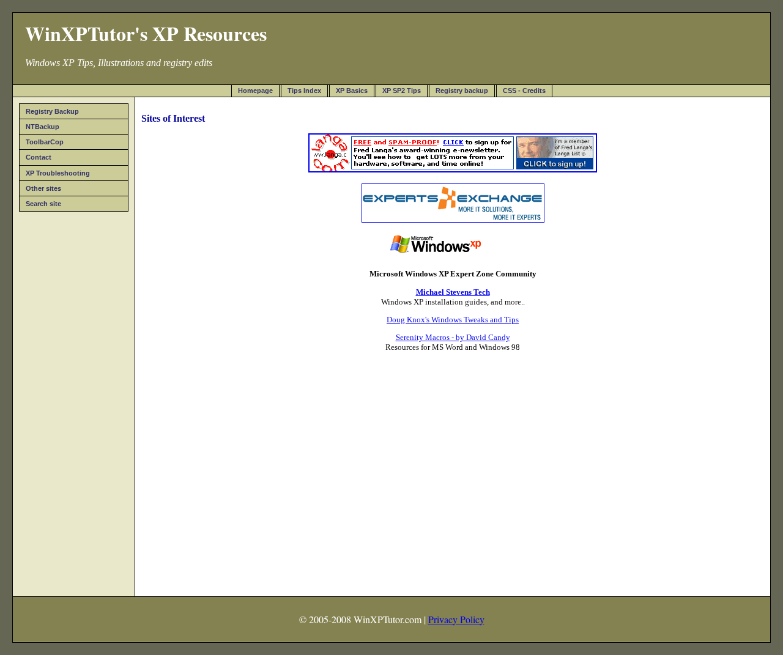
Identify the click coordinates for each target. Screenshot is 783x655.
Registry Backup (52, 111)
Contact (38, 157)
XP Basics (352, 90)
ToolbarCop (45, 142)
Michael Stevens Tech (453, 292)
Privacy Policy (456, 619)
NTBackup (42, 126)
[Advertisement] (74, 399)
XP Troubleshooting (58, 173)
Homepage (255, 90)
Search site (43, 203)
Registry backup (462, 90)
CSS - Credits (524, 90)
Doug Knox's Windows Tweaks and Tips (453, 319)
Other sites (43, 188)
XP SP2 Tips (401, 90)
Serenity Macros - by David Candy (453, 337)
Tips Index (304, 90)
